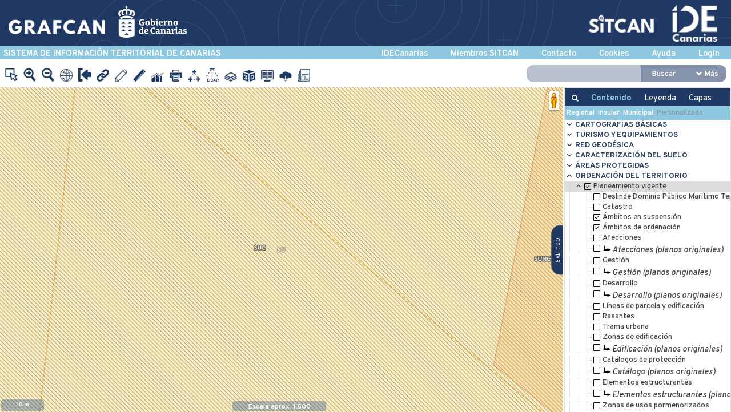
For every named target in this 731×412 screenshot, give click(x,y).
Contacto (558, 54)
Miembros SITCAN (485, 54)
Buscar (664, 74)
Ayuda (664, 54)
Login (709, 54)
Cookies (614, 54)
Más (711, 74)
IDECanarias (404, 54)
